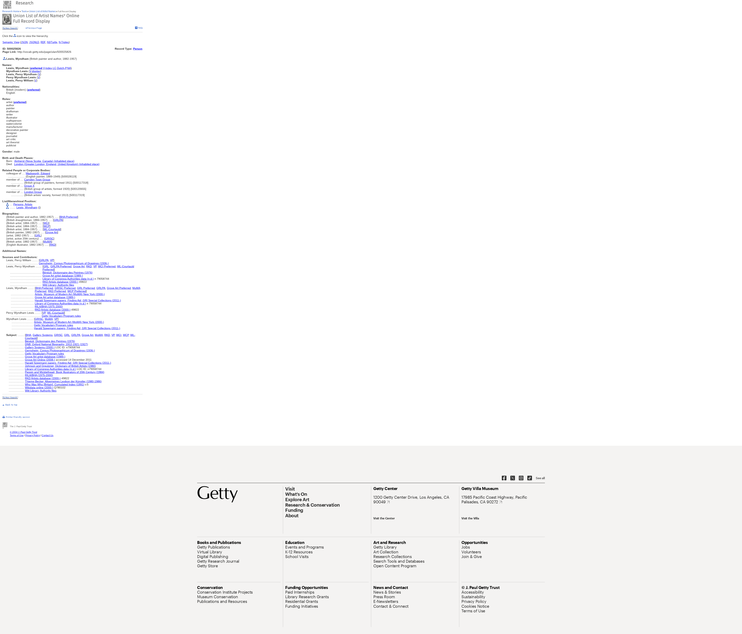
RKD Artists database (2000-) (60, 281)
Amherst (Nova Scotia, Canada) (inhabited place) (44, 161)
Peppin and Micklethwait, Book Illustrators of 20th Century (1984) (64, 372)
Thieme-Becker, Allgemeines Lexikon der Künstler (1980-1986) (63, 381)
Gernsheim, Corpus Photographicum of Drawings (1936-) (74, 263)
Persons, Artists (22, 204)
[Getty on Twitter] (512, 478)
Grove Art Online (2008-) (40, 359)
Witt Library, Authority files (58, 284)
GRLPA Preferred (60, 266)
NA (69, 68)
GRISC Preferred (65, 288)
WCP (46, 226)
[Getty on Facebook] (504, 478)
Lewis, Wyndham (26, 207)
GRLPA (58, 220)
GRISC (49, 238)
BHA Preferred (68, 216)
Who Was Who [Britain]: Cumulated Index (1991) (54, 384)
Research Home (11, 11)
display (36, 71)
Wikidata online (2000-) (39, 387)
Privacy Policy (32, 435)
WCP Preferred (76, 291)
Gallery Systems (43, 335)
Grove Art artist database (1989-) (63, 275)
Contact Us (47, 435)
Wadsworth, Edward (38, 173)
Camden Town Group (37, 179)
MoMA (47, 241)
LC (54, 68)
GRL (38, 235)
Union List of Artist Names (42, 11)
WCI (46, 223)
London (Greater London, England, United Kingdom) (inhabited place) (57, 164)
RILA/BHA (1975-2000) (49, 306)
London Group (33, 191)
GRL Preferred (86, 288)
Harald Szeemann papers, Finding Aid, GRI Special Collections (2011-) (78, 300)
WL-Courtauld (51, 229)
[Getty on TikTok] (529, 478)
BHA (28, 335)
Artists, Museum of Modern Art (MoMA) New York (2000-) (70, 294)
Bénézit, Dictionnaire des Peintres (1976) (68, 272)
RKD (52, 244)
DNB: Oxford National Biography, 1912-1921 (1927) (56, 344)
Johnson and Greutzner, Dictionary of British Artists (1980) (60, 365)
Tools (24, 11)
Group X (29, 185)
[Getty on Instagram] (521, 478)
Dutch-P (61, 68)
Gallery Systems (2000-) (40, 347)
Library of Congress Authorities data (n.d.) (68, 278)
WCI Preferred (107, 266)
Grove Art (51, 232)
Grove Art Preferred (119, 288)
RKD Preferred (57, 291)
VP (52, 260)
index (48, 68)
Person (137, 48)
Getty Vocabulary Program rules (61, 315)
